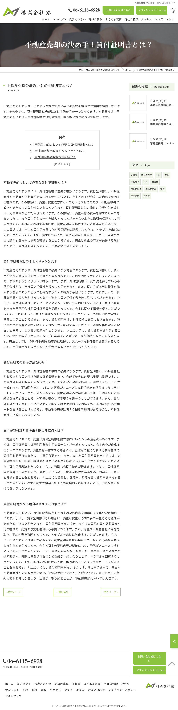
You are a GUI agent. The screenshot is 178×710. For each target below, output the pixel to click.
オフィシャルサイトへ (151, 10)
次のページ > (111, 592)
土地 (158, 175)
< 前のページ (13, 592)
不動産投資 (136, 188)
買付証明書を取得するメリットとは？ (59, 151)
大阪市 (134, 175)
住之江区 (135, 195)
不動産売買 (150, 188)
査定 (162, 188)
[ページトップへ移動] (171, 663)
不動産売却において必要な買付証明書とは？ (64, 144)
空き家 (155, 182)
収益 (167, 175)
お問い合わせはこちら (118, 10)
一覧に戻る (62, 592)
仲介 (145, 182)
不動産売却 (146, 175)
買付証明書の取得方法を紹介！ (55, 157)
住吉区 (146, 195)
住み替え (135, 182)
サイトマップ (13, 696)
